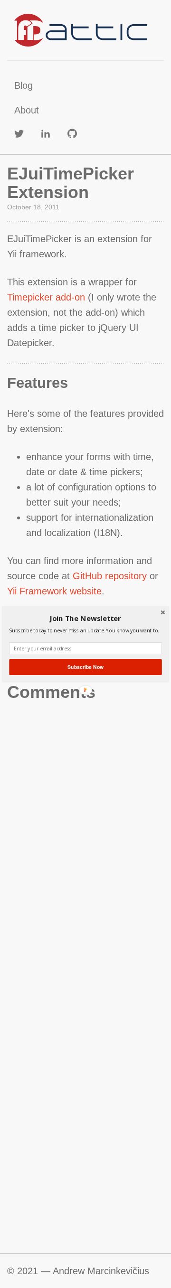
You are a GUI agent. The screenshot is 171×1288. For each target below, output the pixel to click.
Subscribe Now (85, 666)
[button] (85, 618)
